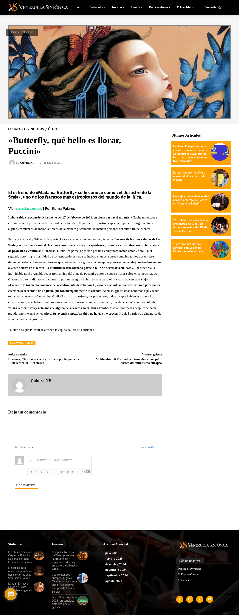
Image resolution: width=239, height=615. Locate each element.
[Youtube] (209, 599)
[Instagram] (189, 599)
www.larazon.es (28, 209)
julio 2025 (111, 553)
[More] (156, 175)
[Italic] (36, 472)
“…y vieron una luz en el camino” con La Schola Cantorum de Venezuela (188, 248)
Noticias (37, 129)
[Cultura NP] (12, 163)
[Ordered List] (52, 472)
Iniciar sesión (147, 447)
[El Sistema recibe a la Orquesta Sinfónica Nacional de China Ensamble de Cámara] (39, 555)
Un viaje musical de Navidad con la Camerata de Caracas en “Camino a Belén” (191, 200)
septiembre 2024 (116, 575)
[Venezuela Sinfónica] (33, 7)
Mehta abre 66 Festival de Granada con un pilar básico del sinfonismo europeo (129, 361)
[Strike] (46, 472)
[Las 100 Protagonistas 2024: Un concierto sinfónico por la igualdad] (82, 600)
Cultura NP (27, 162)
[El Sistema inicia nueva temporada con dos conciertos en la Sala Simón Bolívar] (39, 571)
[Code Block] (67, 472)
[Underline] (41, 472)
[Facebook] (179, 599)
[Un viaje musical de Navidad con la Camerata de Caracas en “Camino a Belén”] (220, 202)
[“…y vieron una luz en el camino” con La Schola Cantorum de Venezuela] (220, 249)
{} (77, 471)
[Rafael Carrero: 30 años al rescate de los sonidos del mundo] (220, 178)
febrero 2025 (114, 558)
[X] (199, 599)
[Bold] (31, 472)
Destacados (26, 32)
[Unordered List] (57, 472)
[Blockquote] (62, 472)
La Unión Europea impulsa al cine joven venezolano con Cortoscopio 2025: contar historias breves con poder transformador (191, 154)
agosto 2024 (113, 581)
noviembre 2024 (116, 570)
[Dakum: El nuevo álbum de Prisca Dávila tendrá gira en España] (39, 587)
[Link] (72, 472)
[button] (213, 7)
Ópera (53, 129)
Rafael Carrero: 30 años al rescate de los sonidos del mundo (189, 176)
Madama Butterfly (21, 343)
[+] (83, 471)
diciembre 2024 (115, 564)
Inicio (14, 32)
